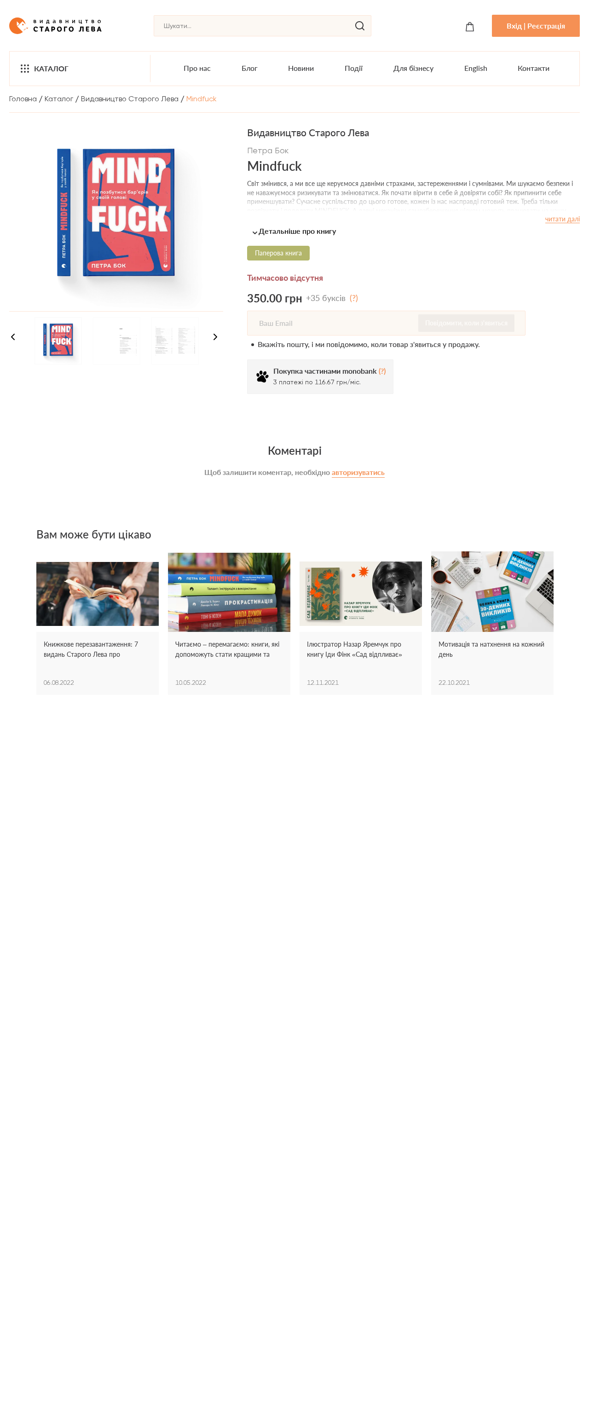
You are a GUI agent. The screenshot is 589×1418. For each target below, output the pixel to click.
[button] (413, 231)
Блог (250, 68)
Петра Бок (268, 150)
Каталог (51, 68)
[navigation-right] (215, 338)
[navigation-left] (13, 338)
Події (354, 68)
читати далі (562, 219)
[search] (359, 25)
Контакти (533, 68)
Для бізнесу (413, 68)
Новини (301, 68)
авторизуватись (358, 472)
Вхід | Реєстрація (536, 25)
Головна (23, 98)
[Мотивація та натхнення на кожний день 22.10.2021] (492, 594)
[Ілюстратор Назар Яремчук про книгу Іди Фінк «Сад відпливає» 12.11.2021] (361, 594)
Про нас (197, 68)
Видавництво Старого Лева (130, 98)
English (475, 68)
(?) (354, 298)
